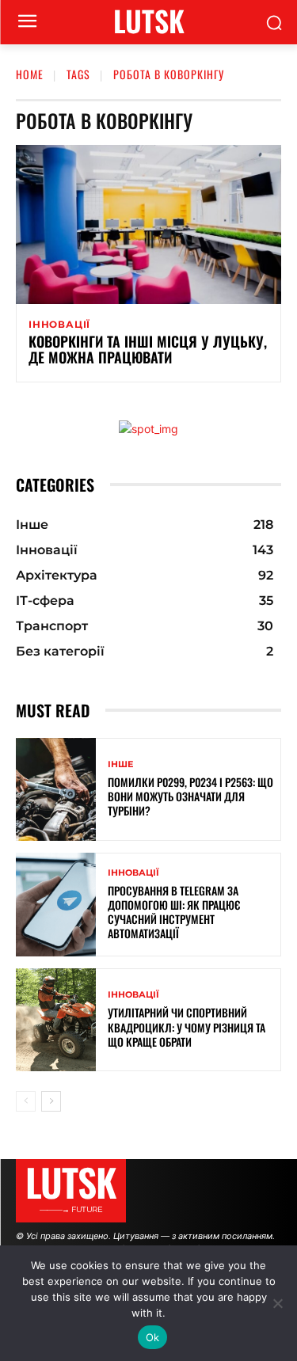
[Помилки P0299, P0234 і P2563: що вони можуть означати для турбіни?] (56, 790)
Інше (120, 764)
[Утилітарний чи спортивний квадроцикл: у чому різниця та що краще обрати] (56, 1020)
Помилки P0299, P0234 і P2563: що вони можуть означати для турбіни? (190, 796)
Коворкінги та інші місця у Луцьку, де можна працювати (148, 349)
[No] (277, 1303)
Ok (153, 1337)
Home (30, 74)
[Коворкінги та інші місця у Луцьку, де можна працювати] (148, 224)
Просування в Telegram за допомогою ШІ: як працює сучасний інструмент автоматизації (174, 912)
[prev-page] (26, 1101)
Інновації (59, 324)
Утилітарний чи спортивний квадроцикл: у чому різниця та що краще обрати (186, 1026)
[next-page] (51, 1101)
